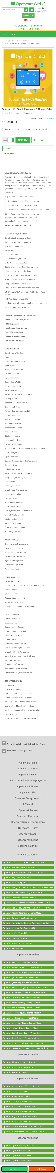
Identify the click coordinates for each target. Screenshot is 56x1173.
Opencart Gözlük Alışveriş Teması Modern (21, 997)
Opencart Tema (28, 762)
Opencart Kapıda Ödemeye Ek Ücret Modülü (23, 912)
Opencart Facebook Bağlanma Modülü (19, 897)
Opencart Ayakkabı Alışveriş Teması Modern (22, 967)
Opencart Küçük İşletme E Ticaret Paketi (21, 1086)
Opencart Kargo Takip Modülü (16, 882)
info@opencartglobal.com (28, 25)
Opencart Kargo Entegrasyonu (28, 821)
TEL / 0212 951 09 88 (28, 28)
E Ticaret (28, 804)
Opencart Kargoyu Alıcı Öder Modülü (19, 928)
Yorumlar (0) (9, 153)
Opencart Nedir (28, 774)
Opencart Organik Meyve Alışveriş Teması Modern (25, 1048)
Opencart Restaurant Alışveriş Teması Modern (23, 1043)
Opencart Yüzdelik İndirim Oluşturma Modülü (22, 892)
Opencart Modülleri (28, 768)
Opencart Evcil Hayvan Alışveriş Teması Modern (24, 992)
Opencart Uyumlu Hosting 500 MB (18, 1145)
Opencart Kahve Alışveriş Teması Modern (21, 1007)
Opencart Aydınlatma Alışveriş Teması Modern (23, 972)
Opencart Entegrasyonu (28, 798)
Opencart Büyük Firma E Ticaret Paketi (20, 1116)
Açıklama (7, 148)
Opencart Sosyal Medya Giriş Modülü (19, 943)
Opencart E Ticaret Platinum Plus (17, 1101)
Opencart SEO (28, 792)
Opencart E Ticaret (28, 786)
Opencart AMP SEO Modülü (15, 933)
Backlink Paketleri (28, 845)
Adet (5, 140)
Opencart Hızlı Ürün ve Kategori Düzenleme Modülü (26, 923)
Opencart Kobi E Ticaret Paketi (16, 1096)
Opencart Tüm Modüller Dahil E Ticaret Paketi (23, 1131)
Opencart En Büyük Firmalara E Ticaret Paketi (23, 1126)
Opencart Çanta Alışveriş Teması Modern (21, 977)
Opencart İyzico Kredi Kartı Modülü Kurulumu (23, 872)
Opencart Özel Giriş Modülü (15, 938)
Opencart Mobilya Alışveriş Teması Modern (22, 1012)
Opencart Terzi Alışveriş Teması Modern (21, 1038)
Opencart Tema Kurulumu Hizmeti (18, 1067)
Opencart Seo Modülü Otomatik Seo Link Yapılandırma (27, 907)
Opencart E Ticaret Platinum (15, 1091)
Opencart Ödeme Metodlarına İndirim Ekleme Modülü (26, 902)
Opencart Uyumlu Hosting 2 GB (17, 1155)
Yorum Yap (28, 113)
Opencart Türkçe (28, 810)
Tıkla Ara (42, 1169)
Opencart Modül (28, 833)
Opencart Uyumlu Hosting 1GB (16, 1150)
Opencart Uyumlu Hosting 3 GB (17, 1160)
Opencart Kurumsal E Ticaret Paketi (19, 1106)
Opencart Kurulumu (28, 816)
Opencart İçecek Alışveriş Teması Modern (21, 1002)
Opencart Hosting (28, 839)
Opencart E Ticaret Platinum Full (17, 1121)
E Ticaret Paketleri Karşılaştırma (28, 780)
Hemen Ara (28, 15)
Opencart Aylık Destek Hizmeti (16, 1072)
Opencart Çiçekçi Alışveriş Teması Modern (21, 982)
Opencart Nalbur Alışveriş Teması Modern (21, 1028)
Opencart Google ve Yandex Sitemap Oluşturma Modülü (28, 887)
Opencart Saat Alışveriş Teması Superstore (22, 1033)
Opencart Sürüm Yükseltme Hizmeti (19, 1062)
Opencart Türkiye (28, 827)
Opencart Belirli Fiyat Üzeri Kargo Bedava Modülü (25, 862)
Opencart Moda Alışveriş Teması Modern (21, 1017)
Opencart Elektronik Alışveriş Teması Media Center (25, 987)
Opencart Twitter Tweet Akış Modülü (19, 918)
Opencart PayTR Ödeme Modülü (17, 877)
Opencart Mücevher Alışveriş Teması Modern (23, 1023)
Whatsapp (14, 1169)
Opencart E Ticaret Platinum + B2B (18, 1111)
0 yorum (19, 113)
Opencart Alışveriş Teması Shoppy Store (21, 962)
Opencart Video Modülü (13, 948)
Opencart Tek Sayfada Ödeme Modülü (20, 867)
